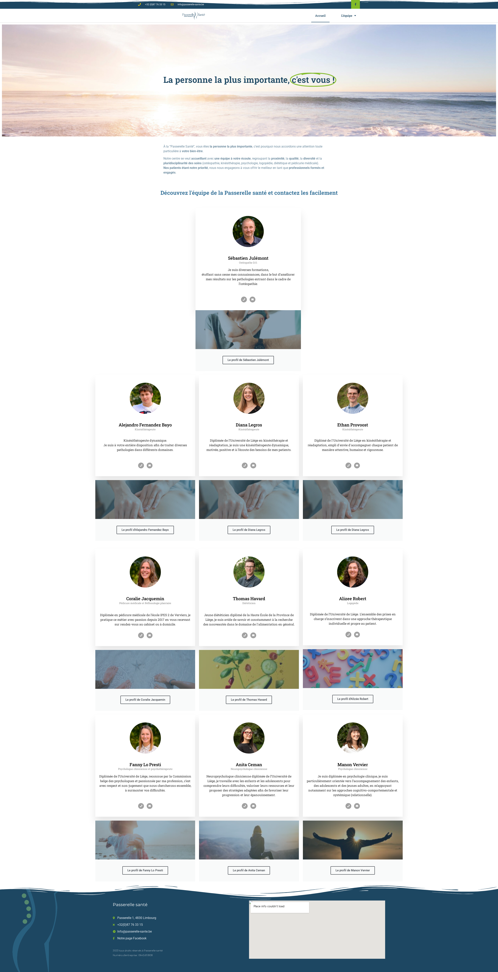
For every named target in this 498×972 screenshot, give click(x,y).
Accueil (320, 15)
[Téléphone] (244, 299)
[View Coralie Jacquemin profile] (145, 594)
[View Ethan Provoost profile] (352, 420)
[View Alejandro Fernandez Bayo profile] (145, 420)
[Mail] (252, 299)
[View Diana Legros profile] (249, 420)
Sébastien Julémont (248, 258)
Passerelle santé (130, 904)
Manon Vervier (353, 764)
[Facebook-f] (355, 4)
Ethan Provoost (352, 425)
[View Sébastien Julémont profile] (248, 253)
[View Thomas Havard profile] (249, 594)
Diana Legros (249, 425)
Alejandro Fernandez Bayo (145, 425)
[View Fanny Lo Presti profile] (145, 760)
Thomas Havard (249, 598)
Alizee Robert (352, 598)
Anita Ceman (249, 764)
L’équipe (346, 15)
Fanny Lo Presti (145, 764)
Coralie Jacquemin (145, 598)
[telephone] (348, 635)
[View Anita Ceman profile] (249, 760)
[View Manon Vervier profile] (352, 760)
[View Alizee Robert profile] (352, 594)
